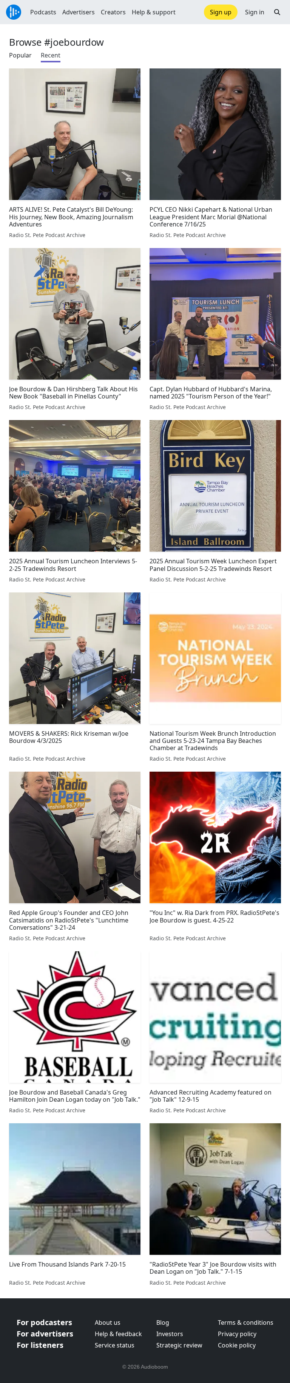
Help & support (154, 12)
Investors (169, 1334)
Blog (162, 1322)
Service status (114, 1345)
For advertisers (45, 1334)
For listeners (40, 1345)
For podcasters (44, 1322)
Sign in (254, 12)
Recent (50, 55)
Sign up (220, 12)
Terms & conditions (245, 1322)
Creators (113, 12)
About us (107, 1322)
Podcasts (43, 12)
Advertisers (78, 12)
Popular (20, 55)
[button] (277, 12)
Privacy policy (237, 1334)
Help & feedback (118, 1334)
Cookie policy (237, 1345)
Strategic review (179, 1345)
